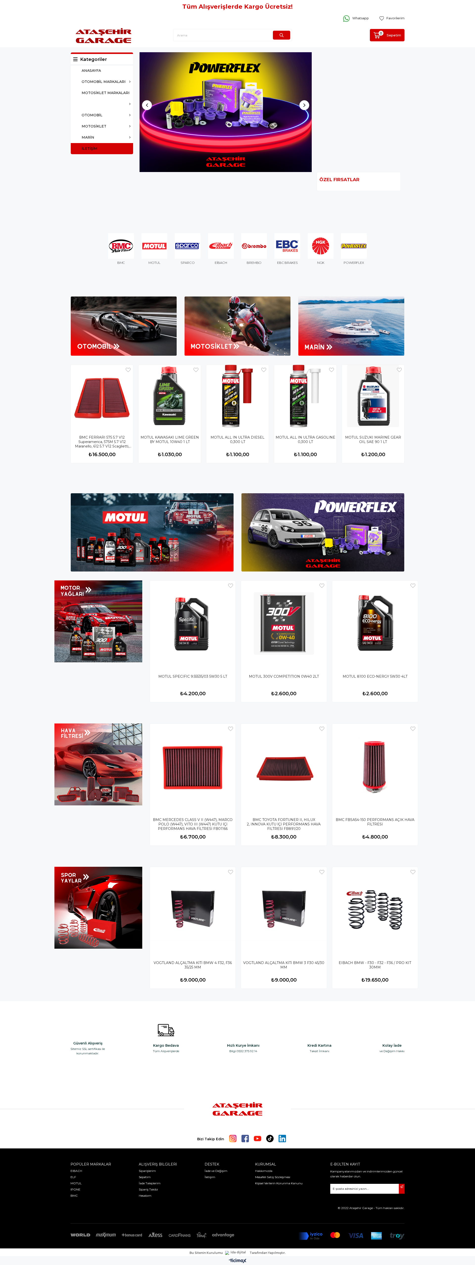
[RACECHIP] (226, 112)
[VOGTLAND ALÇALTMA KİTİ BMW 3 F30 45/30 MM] (284, 910)
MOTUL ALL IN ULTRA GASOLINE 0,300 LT (305, 439)
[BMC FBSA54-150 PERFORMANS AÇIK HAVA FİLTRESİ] (375, 767)
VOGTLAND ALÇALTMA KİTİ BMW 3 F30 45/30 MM (283, 965)
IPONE (75, 1189)
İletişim (210, 1177)
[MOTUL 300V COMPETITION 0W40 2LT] (284, 624)
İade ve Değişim (216, 1171)
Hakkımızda (263, 1171)
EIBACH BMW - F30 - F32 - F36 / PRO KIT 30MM (375, 965)
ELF (73, 1177)
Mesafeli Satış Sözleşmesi (272, 1177)
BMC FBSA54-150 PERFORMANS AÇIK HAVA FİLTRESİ (375, 822)
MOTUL (76, 1183)
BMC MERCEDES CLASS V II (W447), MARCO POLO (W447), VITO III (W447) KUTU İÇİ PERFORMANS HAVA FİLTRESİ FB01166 (193, 824)
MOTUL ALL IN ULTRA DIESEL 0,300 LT (237, 439)
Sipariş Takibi (148, 1189)
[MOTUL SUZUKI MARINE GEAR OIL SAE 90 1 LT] (373, 396)
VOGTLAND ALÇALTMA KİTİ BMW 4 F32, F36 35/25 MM (193, 965)
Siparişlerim (147, 1171)
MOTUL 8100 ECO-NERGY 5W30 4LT (375, 676)
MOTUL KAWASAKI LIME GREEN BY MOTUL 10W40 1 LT (170, 439)
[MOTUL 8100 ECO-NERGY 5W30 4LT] (375, 624)
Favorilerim (395, 18)
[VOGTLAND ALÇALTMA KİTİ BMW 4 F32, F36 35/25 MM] (193, 910)
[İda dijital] (236, 1253)
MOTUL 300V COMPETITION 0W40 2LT (284, 676)
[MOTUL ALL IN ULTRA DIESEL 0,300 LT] (237, 396)
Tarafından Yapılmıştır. (267, 1253)
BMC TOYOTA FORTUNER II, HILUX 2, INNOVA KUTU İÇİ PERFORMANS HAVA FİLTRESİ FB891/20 (284, 824)
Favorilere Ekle (128, 370)
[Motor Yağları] (98, 622)
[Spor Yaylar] (98, 908)
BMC (74, 1196)
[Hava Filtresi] (98, 765)
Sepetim (145, 1177)
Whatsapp (360, 18)
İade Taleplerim (150, 1183)
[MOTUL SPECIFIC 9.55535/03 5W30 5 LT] (193, 624)
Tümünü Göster (386, 180)
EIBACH (76, 1171)
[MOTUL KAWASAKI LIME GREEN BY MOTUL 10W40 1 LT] (170, 396)
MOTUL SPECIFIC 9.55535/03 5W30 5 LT (192, 676)
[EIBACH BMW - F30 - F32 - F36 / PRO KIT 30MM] (375, 910)
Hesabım (145, 1196)
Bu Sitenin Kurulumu (206, 1253)
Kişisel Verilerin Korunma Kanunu (279, 1183)
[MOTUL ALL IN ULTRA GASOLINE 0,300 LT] (305, 396)
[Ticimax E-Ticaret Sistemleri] (237, 1261)
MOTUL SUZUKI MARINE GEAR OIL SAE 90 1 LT (373, 439)
